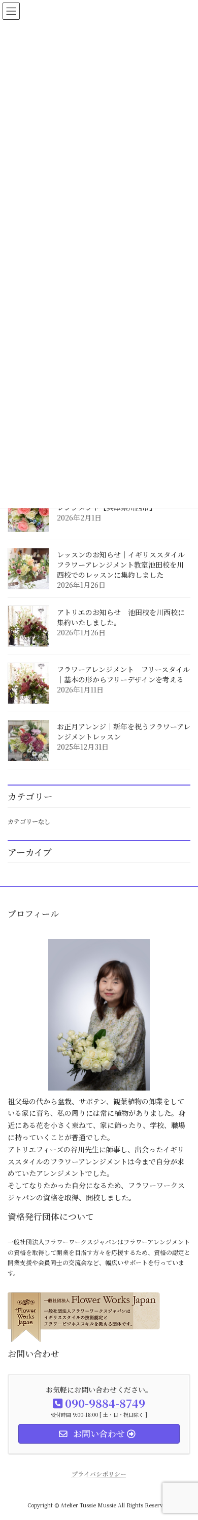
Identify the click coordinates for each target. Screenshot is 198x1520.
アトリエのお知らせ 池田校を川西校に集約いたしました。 (121, 617)
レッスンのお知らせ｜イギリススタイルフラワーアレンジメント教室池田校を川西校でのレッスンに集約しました (121, 564)
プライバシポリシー (99, 1473)
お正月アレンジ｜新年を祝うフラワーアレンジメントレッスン (123, 731)
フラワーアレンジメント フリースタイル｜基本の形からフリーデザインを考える (123, 674)
